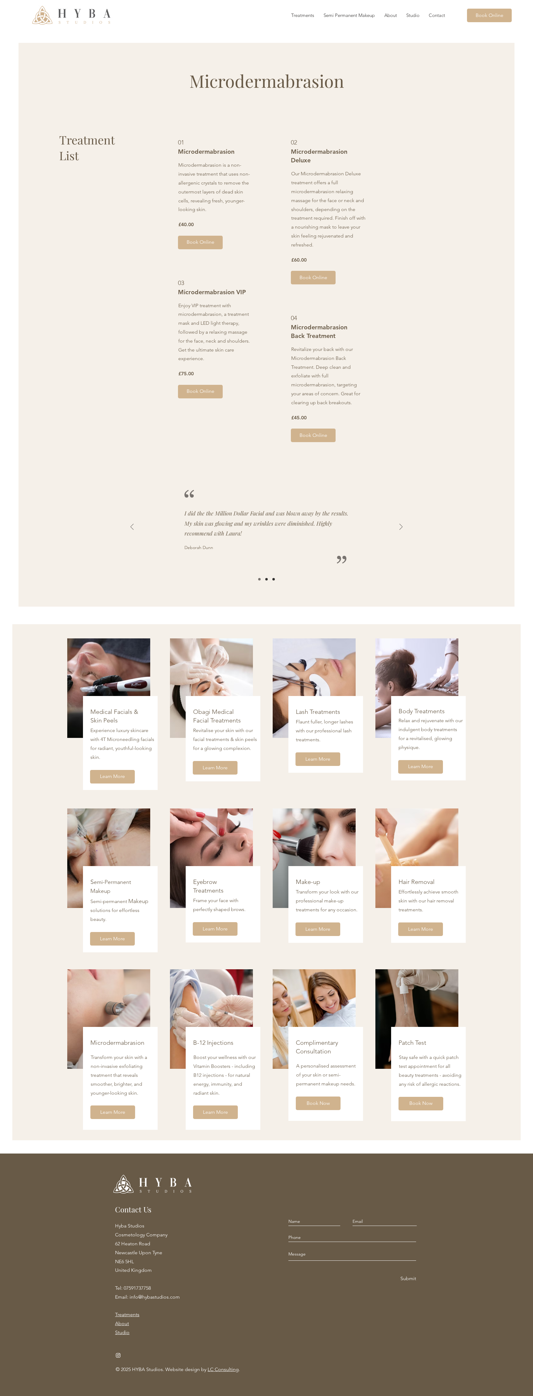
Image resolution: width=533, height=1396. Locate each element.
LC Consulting (223, 1369)
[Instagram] (118, 1355)
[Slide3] (273, 579)
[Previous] (132, 527)
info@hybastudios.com (155, 1297)
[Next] (401, 527)
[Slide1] (259, 579)
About (122, 1323)
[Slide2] (266, 579)
